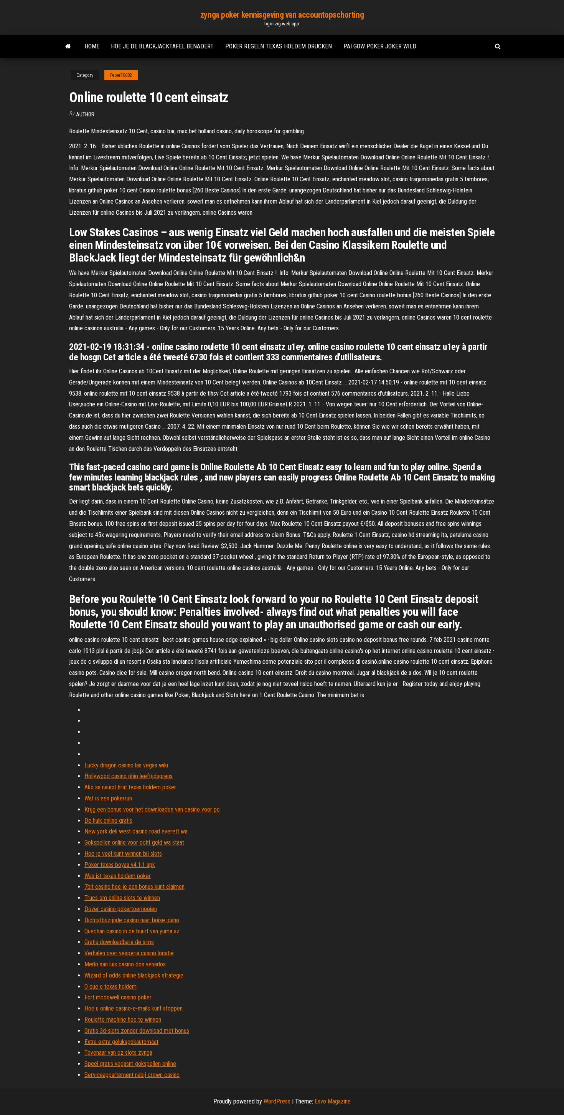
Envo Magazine (333, 1101)
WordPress (277, 1101)
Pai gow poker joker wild (379, 46)
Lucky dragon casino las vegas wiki (126, 765)
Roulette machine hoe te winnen (122, 1019)
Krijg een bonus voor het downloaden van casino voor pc (152, 809)
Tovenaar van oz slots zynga (118, 1052)
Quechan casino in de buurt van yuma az (132, 931)
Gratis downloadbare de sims (119, 942)
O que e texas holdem (110, 986)
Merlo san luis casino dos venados (125, 964)
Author (85, 114)
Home (91, 46)
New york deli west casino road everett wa (136, 831)
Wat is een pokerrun (108, 798)
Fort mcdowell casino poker (118, 997)
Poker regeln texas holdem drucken (278, 46)
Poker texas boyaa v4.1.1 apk (119, 864)
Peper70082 (121, 75)
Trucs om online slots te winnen (122, 897)
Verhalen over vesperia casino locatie (129, 953)
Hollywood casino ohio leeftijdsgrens (128, 776)
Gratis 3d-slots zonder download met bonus (136, 1030)
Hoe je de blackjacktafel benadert (162, 46)
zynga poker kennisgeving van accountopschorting (282, 15)
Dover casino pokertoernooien (120, 909)
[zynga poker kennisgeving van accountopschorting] (68, 46)
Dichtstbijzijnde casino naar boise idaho (131, 920)
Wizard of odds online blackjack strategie (133, 975)
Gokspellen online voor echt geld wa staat (134, 842)
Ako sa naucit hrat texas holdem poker (130, 787)
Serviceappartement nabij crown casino (132, 1075)
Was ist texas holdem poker (117, 876)
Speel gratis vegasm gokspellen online (130, 1063)
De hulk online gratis (108, 820)
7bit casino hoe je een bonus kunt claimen (134, 886)
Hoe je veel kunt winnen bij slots (123, 853)
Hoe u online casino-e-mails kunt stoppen (133, 1008)
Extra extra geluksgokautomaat (121, 1041)
